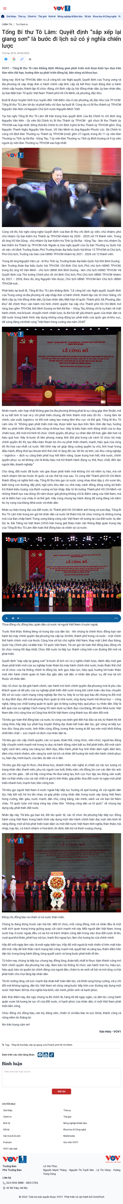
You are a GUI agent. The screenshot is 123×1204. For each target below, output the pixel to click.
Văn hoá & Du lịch (11, 1136)
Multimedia (69, 1136)
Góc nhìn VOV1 (70, 1142)
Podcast (7, 1142)
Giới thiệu (11, 16)
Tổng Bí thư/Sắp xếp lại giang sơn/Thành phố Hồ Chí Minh (41, 1044)
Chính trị (32, 16)
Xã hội (88, 16)
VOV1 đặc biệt (10, 1148)
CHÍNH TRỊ (7, 24)
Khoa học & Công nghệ (104, 16)
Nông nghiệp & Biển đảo (70, 16)
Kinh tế (52, 16)
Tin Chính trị (22, 24)
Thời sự (22, 16)
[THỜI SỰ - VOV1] (61, 8)
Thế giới (42, 16)
